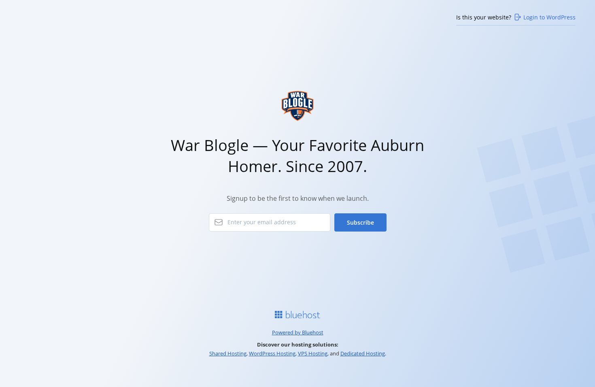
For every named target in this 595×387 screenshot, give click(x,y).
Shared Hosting (227, 353)
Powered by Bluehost (297, 332)
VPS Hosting (312, 353)
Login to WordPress (549, 17)
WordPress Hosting (272, 353)
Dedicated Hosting (362, 353)
